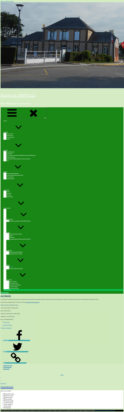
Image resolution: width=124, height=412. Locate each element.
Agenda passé (9, 135)
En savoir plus (111, 410)
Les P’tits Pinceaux (13, 286)
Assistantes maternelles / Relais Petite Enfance (19, 221)
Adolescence (9, 250)
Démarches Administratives (12, 173)
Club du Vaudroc (13, 281)
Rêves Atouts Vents (13, 283)
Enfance (8, 232)
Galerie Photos (9, 196)
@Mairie (5, 171)
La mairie (5, 150)
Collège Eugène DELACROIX (15, 252)
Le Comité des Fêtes (14, 288)
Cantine (11, 235)
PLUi (7, 160)
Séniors (8, 265)
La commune (6, 189)
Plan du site (6, 322)
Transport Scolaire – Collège (15, 253)
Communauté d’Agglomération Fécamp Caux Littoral (18, 158)
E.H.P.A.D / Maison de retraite (16, 268)
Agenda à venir (9, 133)
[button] (7, 388)
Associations (9, 279)
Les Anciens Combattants (15, 284)
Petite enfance (9, 219)
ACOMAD (11, 266)
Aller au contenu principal (7, 1)
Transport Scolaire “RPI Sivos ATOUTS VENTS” (20, 239)
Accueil (5, 120)
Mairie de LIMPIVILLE (18, 95)
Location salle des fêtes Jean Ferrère (14, 175)
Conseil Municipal (10, 151)
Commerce (8, 195)
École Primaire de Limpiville (15, 233)
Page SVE (3, 383)
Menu (45, 117)
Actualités (5, 132)
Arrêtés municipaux (10, 157)
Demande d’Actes (10, 178)
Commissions (9, 153)
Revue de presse (10, 137)
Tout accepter (98, 410)
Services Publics (10, 176)
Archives (8, 138)
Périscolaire (11, 237)
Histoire (8, 191)
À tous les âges (6, 208)
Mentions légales (7, 325)
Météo (62, 375)
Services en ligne (4, 292)
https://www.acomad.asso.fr (32, 302)
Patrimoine (8, 193)
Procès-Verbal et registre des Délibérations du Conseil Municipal (20, 155)
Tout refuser (105, 410)
